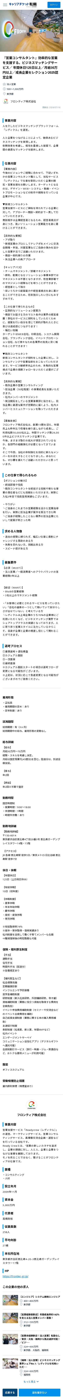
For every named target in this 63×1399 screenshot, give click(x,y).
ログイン (54, 4)
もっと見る (30, 1381)
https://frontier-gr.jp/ (15, 1276)
